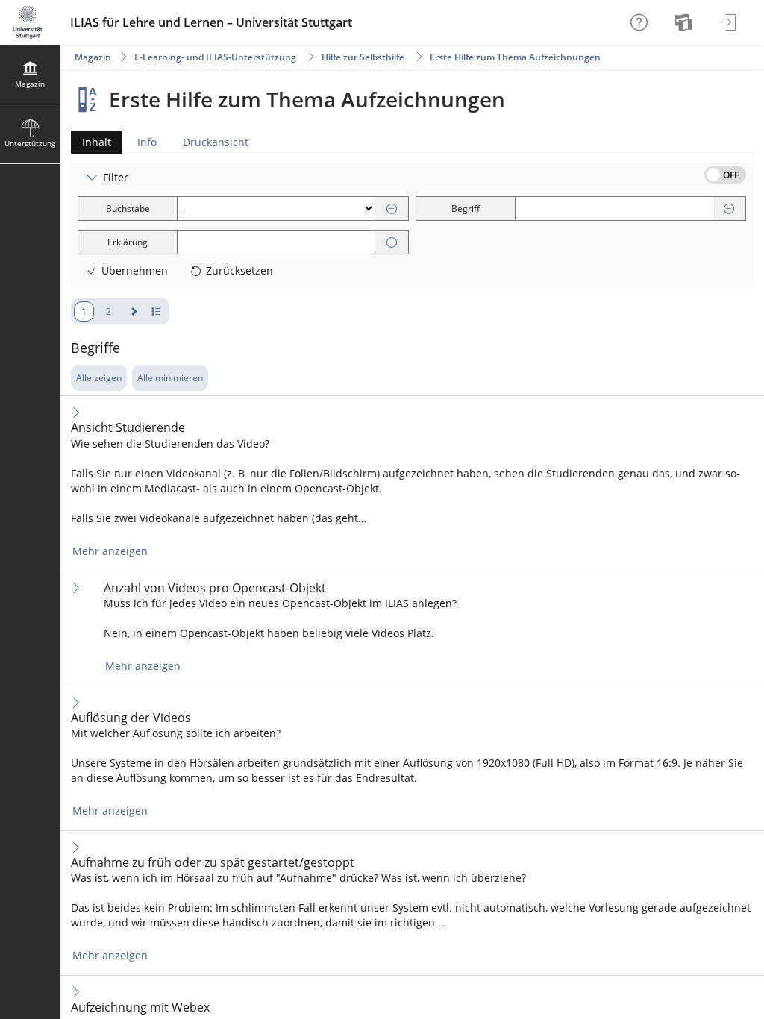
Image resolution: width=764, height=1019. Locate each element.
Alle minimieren (170, 377)
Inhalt (91, 144)
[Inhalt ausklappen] (76, 412)
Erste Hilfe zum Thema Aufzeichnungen (515, 57)
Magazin (93, 57)
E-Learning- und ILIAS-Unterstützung (215, 57)
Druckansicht (215, 142)
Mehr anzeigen (110, 551)
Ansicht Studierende (128, 428)
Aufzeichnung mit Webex (140, 1007)
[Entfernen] (391, 209)
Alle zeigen (99, 377)
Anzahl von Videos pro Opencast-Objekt (215, 588)
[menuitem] (685, 22)
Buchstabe (128, 208)
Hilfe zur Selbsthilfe (363, 57)
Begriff (465, 208)
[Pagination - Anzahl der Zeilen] (156, 311)
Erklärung (127, 242)
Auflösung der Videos (131, 718)
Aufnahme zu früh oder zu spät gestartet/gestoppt (212, 863)
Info (147, 142)
